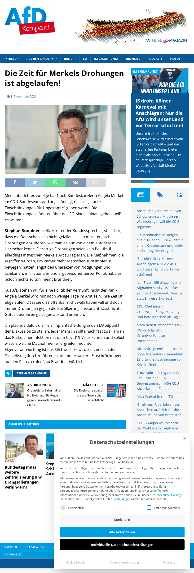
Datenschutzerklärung (166, 495)
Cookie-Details (75, 562)
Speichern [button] (122, 519)
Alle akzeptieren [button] (122, 532)
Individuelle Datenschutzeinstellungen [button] (122, 544)
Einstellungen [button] (121, 499)
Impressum (170, 562)
